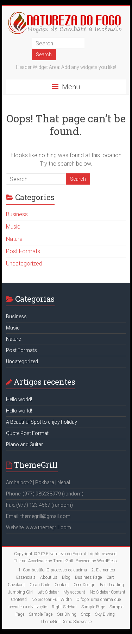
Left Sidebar (48, 592)
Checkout (16, 584)
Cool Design (84, 584)
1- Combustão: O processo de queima (52, 570)
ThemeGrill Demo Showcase (66, 621)
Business (17, 214)
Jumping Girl (20, 592)
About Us (48, 577)
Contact (62, 584)
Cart (110, 577)
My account (74, 592)
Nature (14, 239)
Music (13, 226)
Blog (66, 577)
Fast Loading (112, 584)
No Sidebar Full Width (51, 599)
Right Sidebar (64, 606)
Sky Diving (105, 614)
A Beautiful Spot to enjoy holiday (41, 422)
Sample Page (93, 606)
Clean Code (40, 584)
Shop (85, 614)
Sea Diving (66, 614)
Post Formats (23, 251)
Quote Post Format (27, 433)
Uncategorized (24, 263)
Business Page (88, 577)
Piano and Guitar (24, 444)
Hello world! (19, 399)
